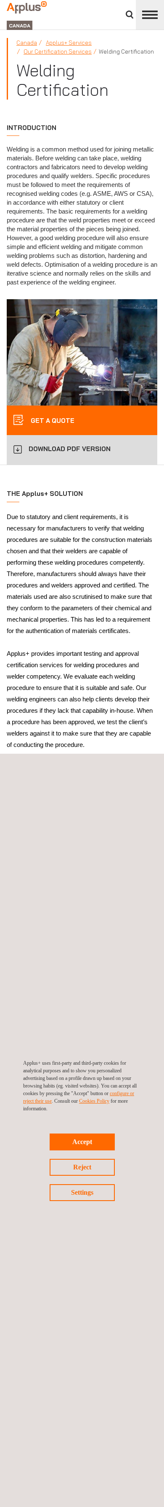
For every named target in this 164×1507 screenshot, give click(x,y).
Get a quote (51, 421)
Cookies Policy (94, 1101)
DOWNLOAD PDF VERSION (70, 449)
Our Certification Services (58, 51)
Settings (82, 1192)
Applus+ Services (69, 42)
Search (129, 15)
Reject (82, 1167)
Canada (26, 42)
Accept (82, 1141)
